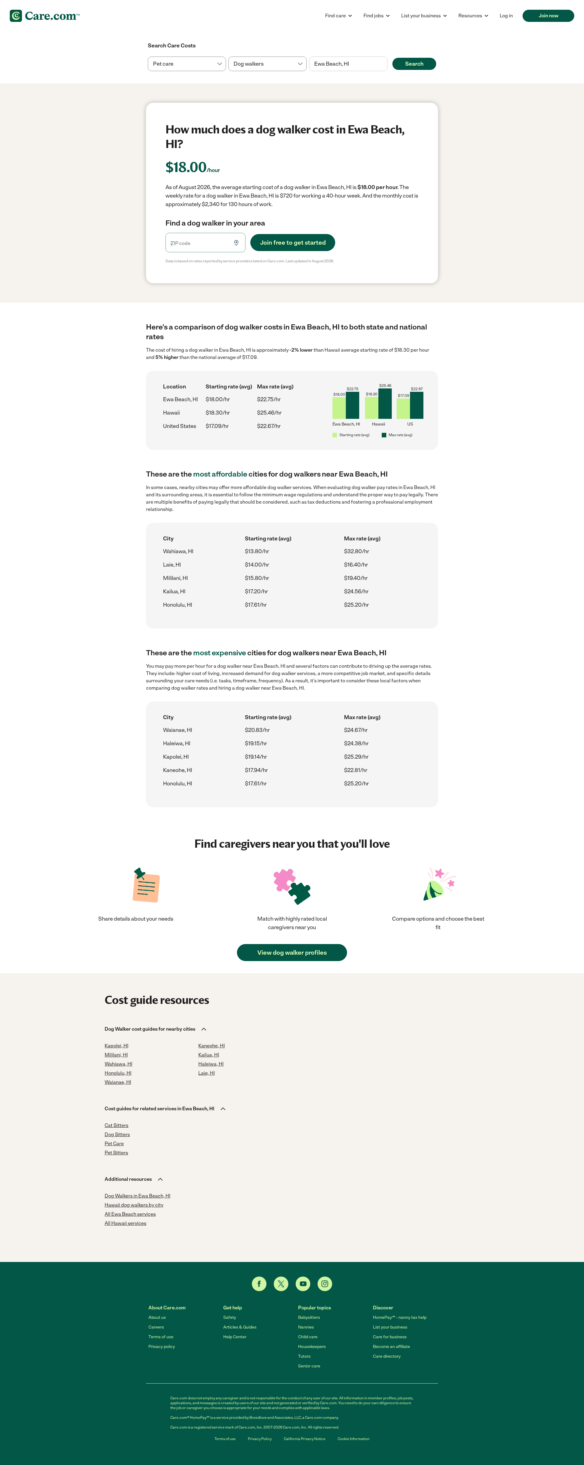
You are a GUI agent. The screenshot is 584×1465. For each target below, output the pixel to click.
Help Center (234, 1336)
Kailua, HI (174, 591)
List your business (390, 1327)
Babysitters (309, 1317)
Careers (156, 1327)
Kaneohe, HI (177, 770)
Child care (308, 1336)
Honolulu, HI (177, 605)
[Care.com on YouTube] (303, 1284)
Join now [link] (548, 16)
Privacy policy (161, 1346)
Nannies (306, 1327)
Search (414, 63)
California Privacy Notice (304, 1439)
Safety (229, 1317)
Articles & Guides (239, 1327)
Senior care (309, 1366)
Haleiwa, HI (176, 743)
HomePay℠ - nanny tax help (399, 1317)
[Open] (387, 64)
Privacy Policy (260, 1439)
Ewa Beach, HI (180, 399)
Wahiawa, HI (178, 551)
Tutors (304, 1356)
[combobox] (348, 64)
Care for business (390, 1336)
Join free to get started (293, 242)
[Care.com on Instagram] (325, 1284)
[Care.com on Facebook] (259, 1284)
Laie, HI (172, 564)
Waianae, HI (177, 730)
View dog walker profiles (292, 952)
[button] (156, 1029)
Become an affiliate (391, 1346)
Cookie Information (354, 1439)
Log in (506, 16)
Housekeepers (312, 1346)
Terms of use (160, 1336)
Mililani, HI (175, 578)
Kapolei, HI (176, 756)
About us (157, 1317)
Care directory (387, 1356)
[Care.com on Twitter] (281, 1284)
